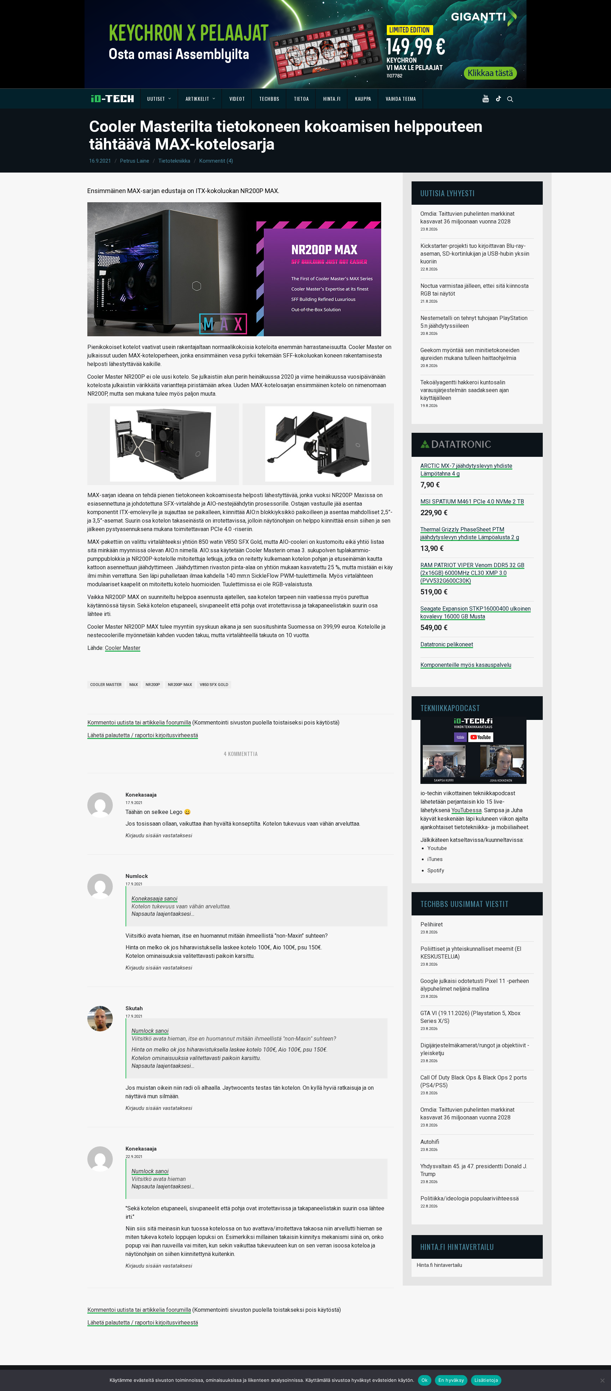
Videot (237, 98)
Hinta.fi (332, 98)
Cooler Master (122, 648)
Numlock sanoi (150, 1031)
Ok (424, 1380)
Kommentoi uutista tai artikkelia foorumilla (139, 722)
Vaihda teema (401, 98)
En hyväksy (451, 1380)
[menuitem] (159, 99)
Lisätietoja (486, 1380)
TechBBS (269, 98)
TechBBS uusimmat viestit (464, 903)
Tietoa (301, 98)
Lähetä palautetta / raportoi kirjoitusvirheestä (142, 735)
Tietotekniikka (174, 161)
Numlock (137, 876)
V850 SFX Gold (214, 684)
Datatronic (457, 444)
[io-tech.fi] (112, 98)
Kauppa (363, 98)
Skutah (134, 1008)
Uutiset (156, 98)
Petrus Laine (134, 161)
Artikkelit (197, 98)
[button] (487, 99)
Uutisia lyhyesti (447, 192)
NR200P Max (180, 684)
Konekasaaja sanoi (155, 898)
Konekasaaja (141, 1149)
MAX (133, 684)
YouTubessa (467, 810)
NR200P (153, 684)
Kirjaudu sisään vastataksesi (159, 835)
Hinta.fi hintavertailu (439, 1265)
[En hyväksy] (602, 1380)
